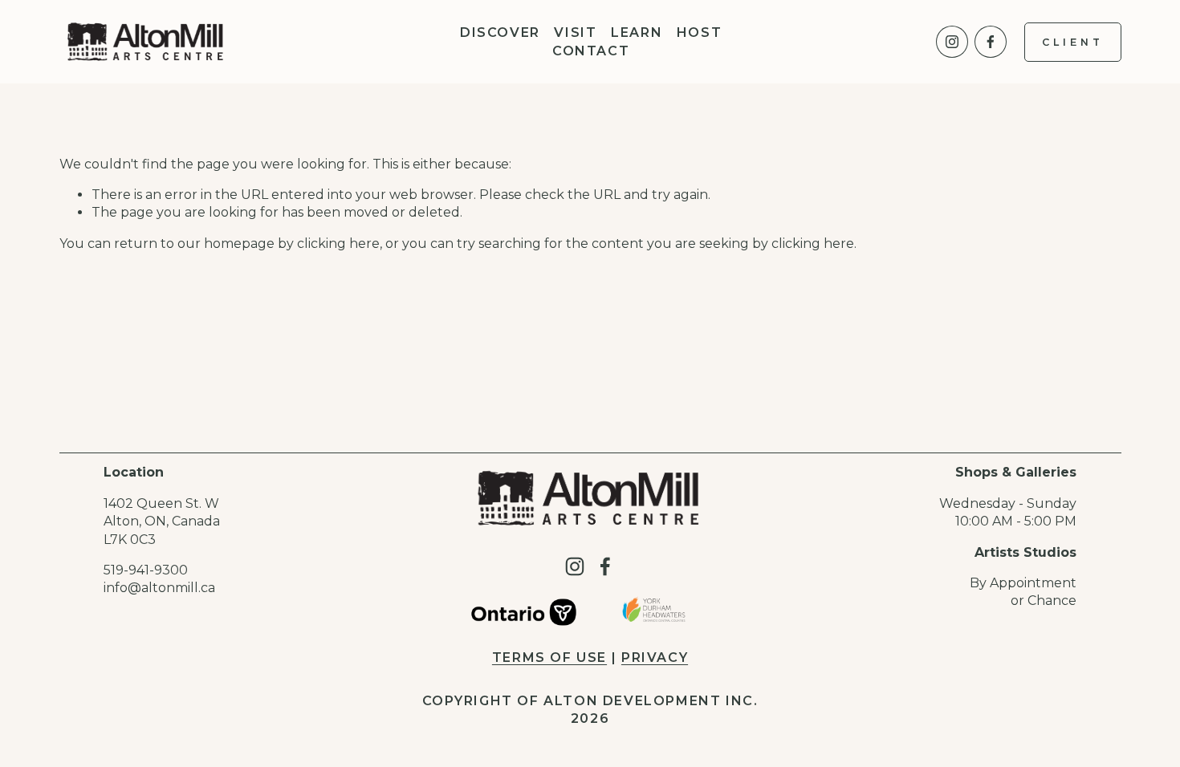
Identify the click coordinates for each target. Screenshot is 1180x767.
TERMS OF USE (549, 657)
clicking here (338, 243)
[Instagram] (952, 42)
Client (1073, 42)
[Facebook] (991, 42)
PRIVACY (654, 657)
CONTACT (590, 51)
